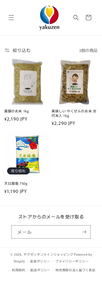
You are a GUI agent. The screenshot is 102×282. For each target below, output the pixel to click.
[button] (11, 17)
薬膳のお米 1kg (16, 111)
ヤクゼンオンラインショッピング (48, 254)
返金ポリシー (40, 261)
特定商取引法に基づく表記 (75, 270)
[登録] (84, 232)
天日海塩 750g (15, 183)
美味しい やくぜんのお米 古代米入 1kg (74, 113)
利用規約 (18, 270)
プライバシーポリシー (71, 261)
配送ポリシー (40, 270)
